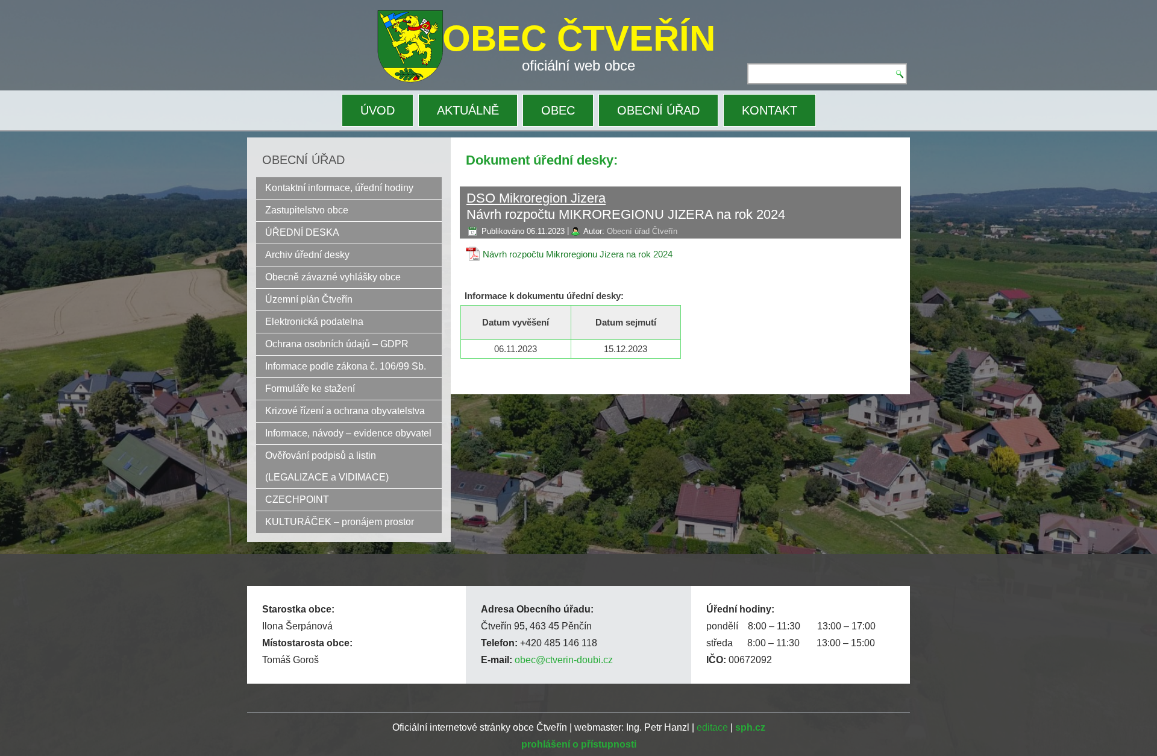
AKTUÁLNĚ (468, 110)
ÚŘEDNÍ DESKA (302, 232)
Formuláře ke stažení (310, 388)
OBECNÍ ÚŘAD (658, 110)
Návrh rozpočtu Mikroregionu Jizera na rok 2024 (578, 254)
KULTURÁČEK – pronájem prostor (339, 522)
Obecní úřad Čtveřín (642, 231)
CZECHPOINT (297, 499)
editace (712, 727)
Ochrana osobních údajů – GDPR (337, 344)
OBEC (558, 110)
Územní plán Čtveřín (309, 299)
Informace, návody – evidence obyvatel (348, 433)
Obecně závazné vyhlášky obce (333, 277)
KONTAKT (769, 110)
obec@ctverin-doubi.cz (564, 660)
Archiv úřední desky (307, 255)
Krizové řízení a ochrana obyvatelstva (345, 411)
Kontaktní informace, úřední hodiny (339, 188)
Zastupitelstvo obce (306, 210)
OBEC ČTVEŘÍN (578, 38)
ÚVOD (377, 110)
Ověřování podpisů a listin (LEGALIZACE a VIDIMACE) (327, 466)
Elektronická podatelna (314, 322)
